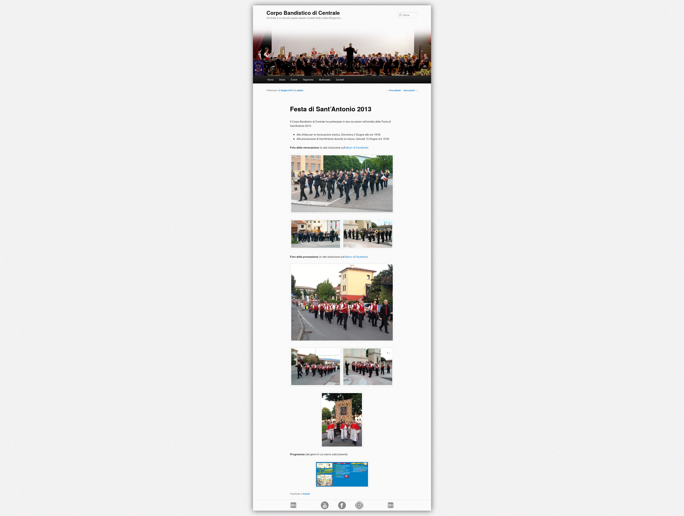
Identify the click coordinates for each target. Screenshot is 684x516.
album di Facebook (356, 147)
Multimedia (324, 79)
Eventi (294, 79)
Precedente (394, 90)
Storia (282, 79)
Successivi (411, 90)
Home (270, 79)
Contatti (340, 79)
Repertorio (308, 79)
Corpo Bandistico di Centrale (303, 12)
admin (300, 90)
